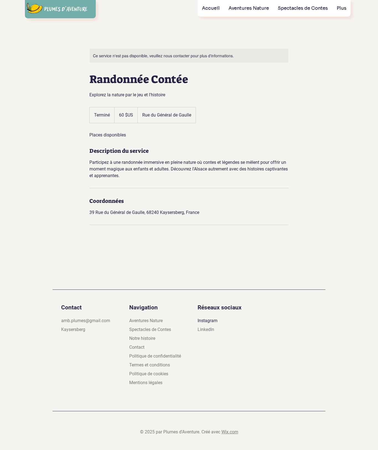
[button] (248, 8)
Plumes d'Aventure (65, 9)
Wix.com (229, 432)
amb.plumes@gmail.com (85, 320)
